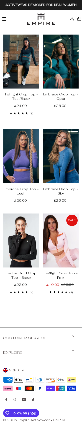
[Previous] (8, 5)
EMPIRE (59, 420)
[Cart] (79, 19)
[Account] (72, 19)
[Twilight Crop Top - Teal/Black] (21, 62)
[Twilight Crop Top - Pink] (61, 241)
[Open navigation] (12, 18)
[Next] (74, 5)
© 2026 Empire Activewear (26, 420)
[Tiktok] (33, 400)
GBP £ (14, 370)
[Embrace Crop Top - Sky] (61, 156)
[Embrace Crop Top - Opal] (61, 62)
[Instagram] (14, 400)
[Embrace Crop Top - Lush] (21, 156)
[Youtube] (24, 400)
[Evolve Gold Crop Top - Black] (21, 241)
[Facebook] (6, 400)
